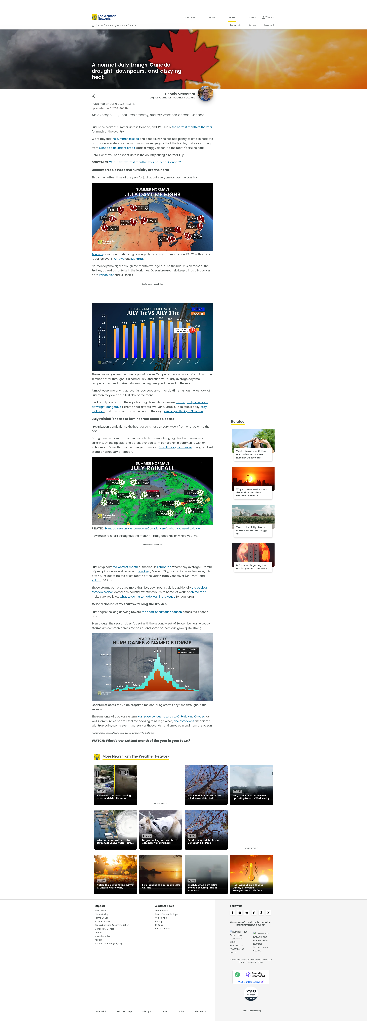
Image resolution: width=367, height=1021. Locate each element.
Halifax (96, 580)
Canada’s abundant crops (117, 148)
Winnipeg (144, 571)
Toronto (97, 254)
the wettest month (125, 567)
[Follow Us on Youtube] (246, 913)
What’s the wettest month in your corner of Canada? (145, 162)
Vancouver (106, 275)
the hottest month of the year (192, 127)
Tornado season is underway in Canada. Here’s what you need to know (152, 528)
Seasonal (122, 25)
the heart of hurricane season (162, 612)
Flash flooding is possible (175, 447)
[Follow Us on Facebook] (232, 913)
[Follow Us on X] (268, 913)
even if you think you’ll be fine (183, 411)
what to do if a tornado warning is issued (147, 597)
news (100, 25)
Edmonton (164, 567)
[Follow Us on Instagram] (239, 913)
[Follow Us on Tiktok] (254, 913)
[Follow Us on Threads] (261, 913)
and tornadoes (184, 721)
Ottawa (119, 259)
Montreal (137, 259)
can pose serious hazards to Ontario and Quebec (171, 716)
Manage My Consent (105, 929)
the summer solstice (125, 139)
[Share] (94, 96)
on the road (198, 592)
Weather (110, 25)
